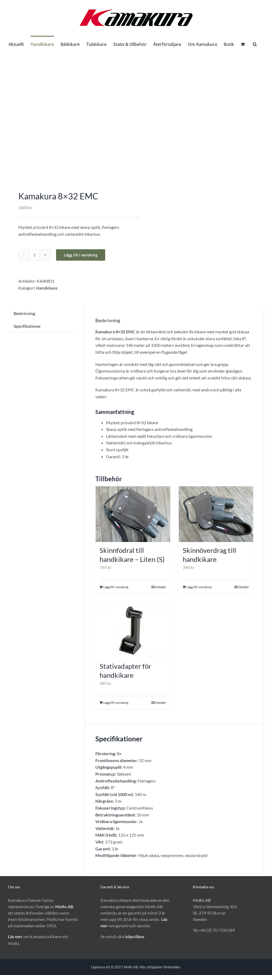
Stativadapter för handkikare (125, 670)
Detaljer (160, 587)
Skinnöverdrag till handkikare (209, 554)
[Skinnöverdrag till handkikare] (216, 514)
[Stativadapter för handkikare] (133, 630)
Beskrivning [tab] (24, 313)
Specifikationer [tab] (27, 326)
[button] (255, 44)
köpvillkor (135, 936)
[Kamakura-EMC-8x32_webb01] (69, 116)
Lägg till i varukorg (80, 254)
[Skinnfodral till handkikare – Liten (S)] (133, 514)
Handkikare (46, 287)
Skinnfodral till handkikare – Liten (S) (132, 554)
